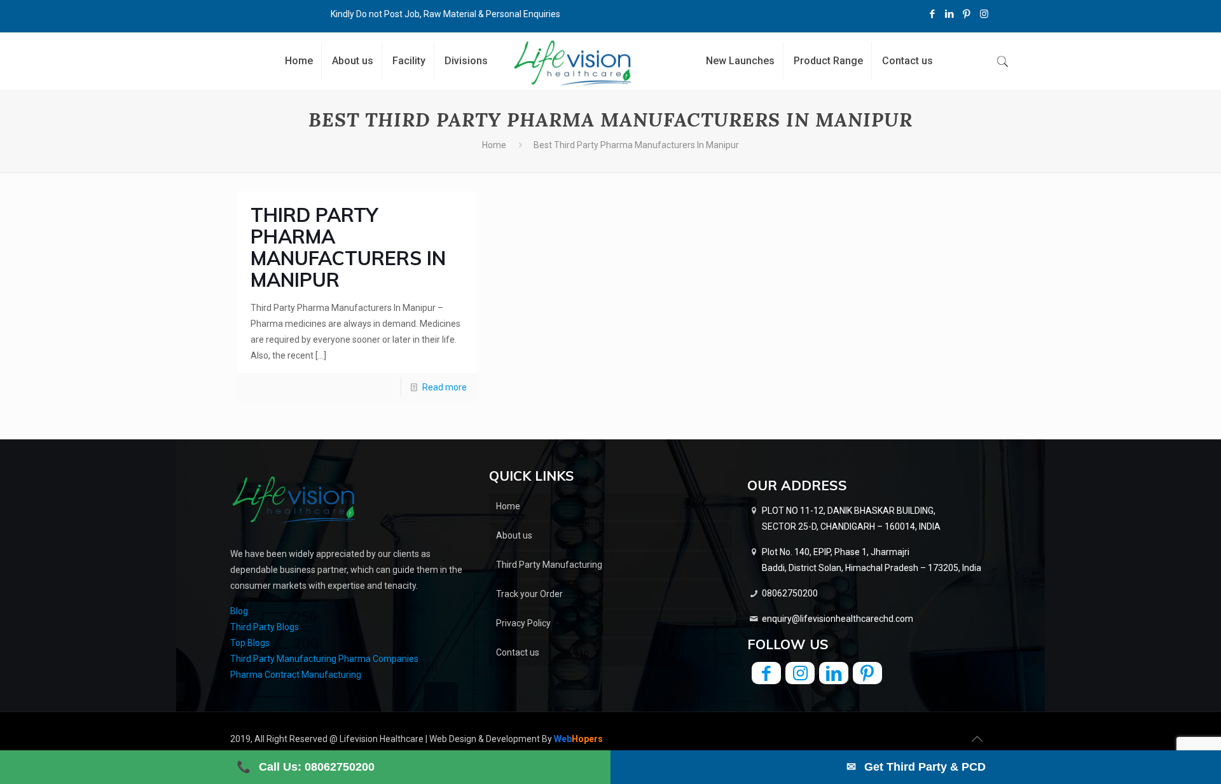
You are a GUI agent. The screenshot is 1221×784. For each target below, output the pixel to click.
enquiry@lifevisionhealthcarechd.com (837, 619)
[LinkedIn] (949, 14)
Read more (444, 387)
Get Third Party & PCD (916, 766)
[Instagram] (984, 14)
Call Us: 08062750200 (306, 766)
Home (494, 145)
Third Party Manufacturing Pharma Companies (324, 659)
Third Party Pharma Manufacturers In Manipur (348, 247)
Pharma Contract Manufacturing (295, 675)
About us (514, 535)
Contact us (517, 652)
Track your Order (529, 594)
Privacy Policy (523, 623)
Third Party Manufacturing (549, 565)
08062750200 (790, 593)
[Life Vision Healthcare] (572, 62)
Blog (239, 611)
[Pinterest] (967, 14)
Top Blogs (250, 643)
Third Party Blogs (264, 627)
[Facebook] (932, 14)
